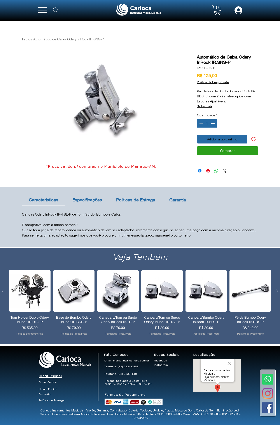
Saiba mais (204, 106)
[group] (140, 305)
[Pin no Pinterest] (208, 170)
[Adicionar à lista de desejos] (253, 139)
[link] (43, 199)
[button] (217, 10)
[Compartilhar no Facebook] (199, 170)
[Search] (56, 10)
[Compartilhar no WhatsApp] (216, 170)
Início (26, 39)
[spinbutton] (207, 123)
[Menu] (42, 10)
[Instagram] (267, 393)
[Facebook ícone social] (267, 407)
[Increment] (213, 123)
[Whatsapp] (267, 379)
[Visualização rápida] (30, 291)
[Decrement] (201, 123)
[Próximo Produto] (277, 290)
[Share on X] (224, 170)
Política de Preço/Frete (213, 82)
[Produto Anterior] (2, 290)
